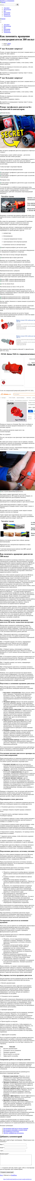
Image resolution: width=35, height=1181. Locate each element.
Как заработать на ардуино (11, 1131)
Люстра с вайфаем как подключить (13, 1133)
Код (5, 11)
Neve (1, 1175)
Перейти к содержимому (7, 0)
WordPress (14, 1175)
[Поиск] (17, 5)
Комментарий (4, 1153)
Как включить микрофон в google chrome (15, 1130)
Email (2, 1147)
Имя (1, 1144)
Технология (7, 16)
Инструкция (7, 9)
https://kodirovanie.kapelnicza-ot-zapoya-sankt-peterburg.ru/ (17, 1179)
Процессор (7, 14)
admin (9, 43)
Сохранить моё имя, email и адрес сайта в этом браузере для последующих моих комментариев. (17, 1168)
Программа (7, 12)
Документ (7, 8)
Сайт (1, 1150)
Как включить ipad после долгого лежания (15, 1128)
